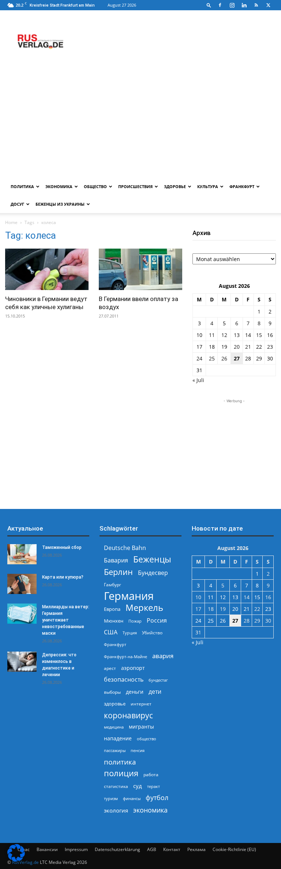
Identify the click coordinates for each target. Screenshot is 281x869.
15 (259, 334)
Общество (95, 186)
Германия (129, 596)
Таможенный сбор (62, 547)
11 (212, 334)
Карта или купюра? (62, 577)
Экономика (58, 186)
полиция (121, 773)
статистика (116, 786)
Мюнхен (113, 620)
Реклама (196, 849)
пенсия (138, 750)
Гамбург (112, 584)
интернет (141, 704)
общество (146, 738)
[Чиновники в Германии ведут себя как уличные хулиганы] (47, 269)
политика (120, 762)
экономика (150, 810)
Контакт (171, 849)
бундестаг (158, 680)
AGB (151, 849)
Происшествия (135, 186)
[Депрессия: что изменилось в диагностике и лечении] (22, 662)
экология (116, 810)
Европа (112, 609)
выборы (112, 692)
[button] (208, 5)
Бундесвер (153, 573)
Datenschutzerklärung (117, 849)
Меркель (144, 607)
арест (110, 668)
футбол (157, 798)
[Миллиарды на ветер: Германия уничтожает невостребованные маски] (22, 614)
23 (270, 346)
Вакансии (47, 849)
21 (248, 346)
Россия (157, 620)
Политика (22, 186)
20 (237, 346)
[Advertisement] (140, 123)
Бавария (116, 560)
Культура (207, 186)
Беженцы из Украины (60, 204)
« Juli (198, 380)
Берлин (118, 572)
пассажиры (114, 750)
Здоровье (175, 186)
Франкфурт (241, 186)
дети (155, 692)
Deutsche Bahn (125, 548)
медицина (114, 727)
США (110, 632)
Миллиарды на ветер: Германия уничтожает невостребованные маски (65, 620)
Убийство (152, 632)
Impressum (76, 849)
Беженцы (152, 559)
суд (137, 785)
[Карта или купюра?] (22, 584)
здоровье (114, 703)
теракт (153, 786)
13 (237, 334)
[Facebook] (219, 5)
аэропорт (133, 667)
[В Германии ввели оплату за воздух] (140, 269)
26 (224, 358)
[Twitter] (268, 5)
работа (150, 774)
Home (11, 222)
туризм (111, 798)
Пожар (135, 621)
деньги (134, 691)
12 (224, 334)
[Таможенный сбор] (22, 554)
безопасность (123, 679)
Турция (130, 632)
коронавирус (128, 715)
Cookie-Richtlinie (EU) (234, 849)
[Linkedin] (244, 5)
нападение (118, 738)
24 (199, 358)
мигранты (141, 726)
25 (212, 358)
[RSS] (256, 5)
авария (162, 656)
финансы (131, 798)
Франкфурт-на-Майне (125, 656)
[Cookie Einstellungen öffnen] (16, 860)
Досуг (17, 204)
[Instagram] (231, 5)
